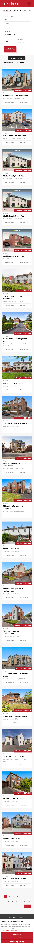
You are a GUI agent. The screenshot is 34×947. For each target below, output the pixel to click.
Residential (7, 10)
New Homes (27, 10)
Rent (14, 917)
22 (29, 901)
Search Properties (10, 49)
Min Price (7, 31)
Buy (5, 917)
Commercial (17, 10)
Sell (9, 917)
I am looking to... (9, 16)
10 (16, 901)
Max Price (20, 39)
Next (26, 906)
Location (7, 24)
